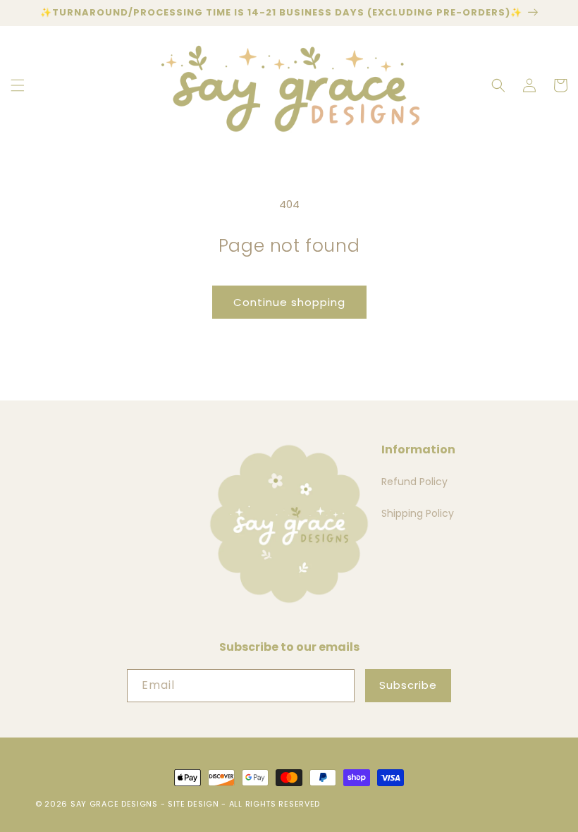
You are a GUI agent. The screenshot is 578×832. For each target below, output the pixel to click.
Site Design (193, 803)
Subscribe (408, 685)
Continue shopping (289, 302)
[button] (17, 85)
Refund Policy (414, 482)
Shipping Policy (417, 513)
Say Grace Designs (114, 803)
